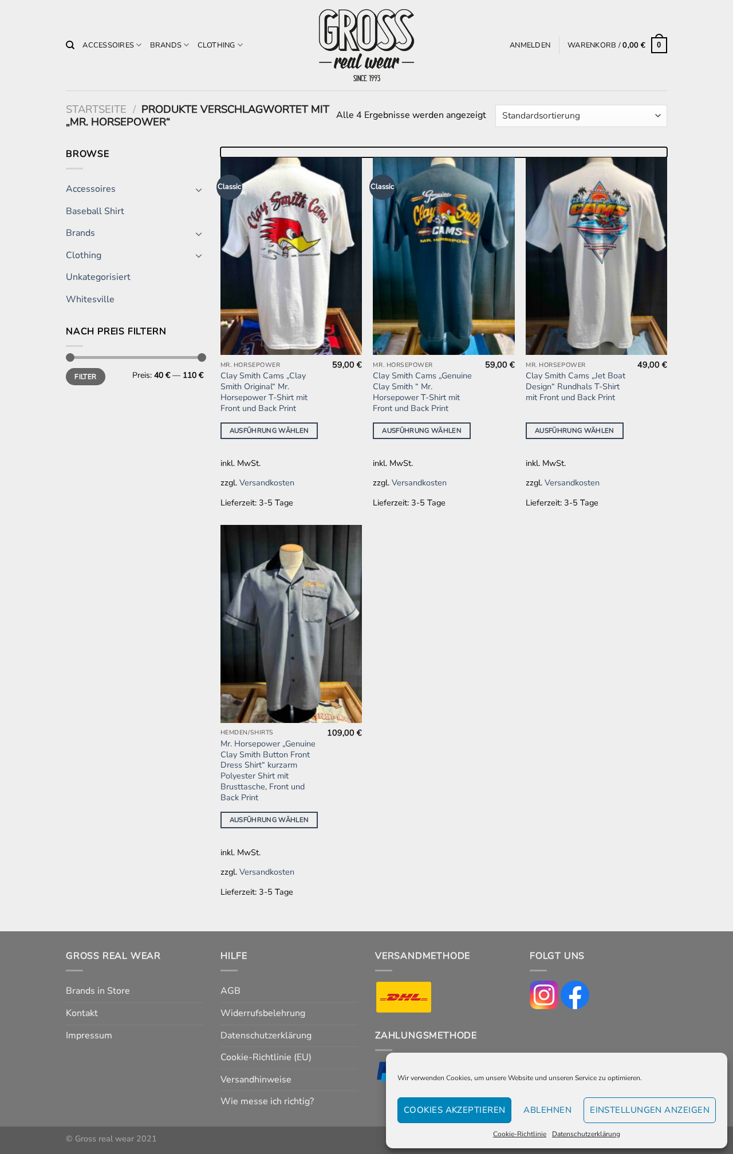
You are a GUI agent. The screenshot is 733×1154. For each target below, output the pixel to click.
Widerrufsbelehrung (262, 1013)
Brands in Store (98, 991)
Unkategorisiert (98, 277)
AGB (230, 991)
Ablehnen (547, 1110)
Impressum (89, 1035)
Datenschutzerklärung (586, 1134)
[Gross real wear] (366, 45)
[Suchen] (70, 45)
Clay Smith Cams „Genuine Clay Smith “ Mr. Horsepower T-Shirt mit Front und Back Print (422, 391)
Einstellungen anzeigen (650, 1110)
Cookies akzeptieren (455, 1110)
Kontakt (82, 1013)
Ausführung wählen (269, 430)
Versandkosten (266, 482)
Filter (85, 376)
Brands (166, 45)
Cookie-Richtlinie (519, 1134)
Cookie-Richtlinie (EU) (266, 1057)
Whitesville (90, 299)
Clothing (216, 45)
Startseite (96, 109)
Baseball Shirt (95, 211)
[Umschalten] (198, 189)
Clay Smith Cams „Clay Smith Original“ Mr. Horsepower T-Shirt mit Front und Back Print (264, 391)
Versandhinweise (255, 1079)
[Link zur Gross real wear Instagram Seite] (544, 994)
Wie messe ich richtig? (267, 1101)
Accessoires (108, 45)
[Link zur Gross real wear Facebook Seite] (575, 994)
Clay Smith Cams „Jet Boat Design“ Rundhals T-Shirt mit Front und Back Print (575, 386)
